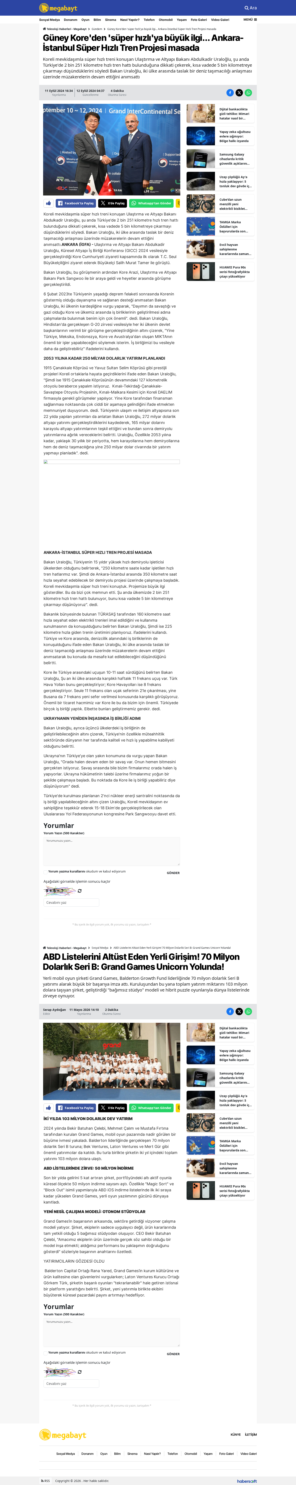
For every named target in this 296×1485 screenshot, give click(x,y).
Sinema (110, 20)
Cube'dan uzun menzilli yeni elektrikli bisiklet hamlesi (232, 204)
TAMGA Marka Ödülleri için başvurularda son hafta (233, 226)
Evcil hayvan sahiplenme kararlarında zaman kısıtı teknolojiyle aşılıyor (234, 249)
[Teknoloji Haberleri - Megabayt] (63, 1434)
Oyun (85, 20)
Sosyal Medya (49, 20)
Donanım (70, 20)
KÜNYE (236, 1434)
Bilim (97, 20)
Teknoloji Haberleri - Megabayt (66, 29)
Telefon (149, 20)
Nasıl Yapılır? (130, 20)
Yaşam (182, 20)
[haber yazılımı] (247, 1480)
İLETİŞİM (251, 1434)
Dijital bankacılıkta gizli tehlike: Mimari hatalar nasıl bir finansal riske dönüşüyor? (234, 114)
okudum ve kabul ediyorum (87, 871)
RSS (47, 1481)
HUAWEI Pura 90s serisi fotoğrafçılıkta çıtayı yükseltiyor (235, 271)
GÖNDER (173, 873)
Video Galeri (220, 20)
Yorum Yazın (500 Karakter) (64, 833)
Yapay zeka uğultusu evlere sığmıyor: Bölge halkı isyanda (235, 136)
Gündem (97, 29)
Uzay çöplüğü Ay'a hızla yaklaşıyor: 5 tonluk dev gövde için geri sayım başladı (236, 181)
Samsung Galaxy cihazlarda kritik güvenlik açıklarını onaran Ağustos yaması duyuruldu (233, 159)
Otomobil (166, 20)
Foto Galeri (199, 20)
